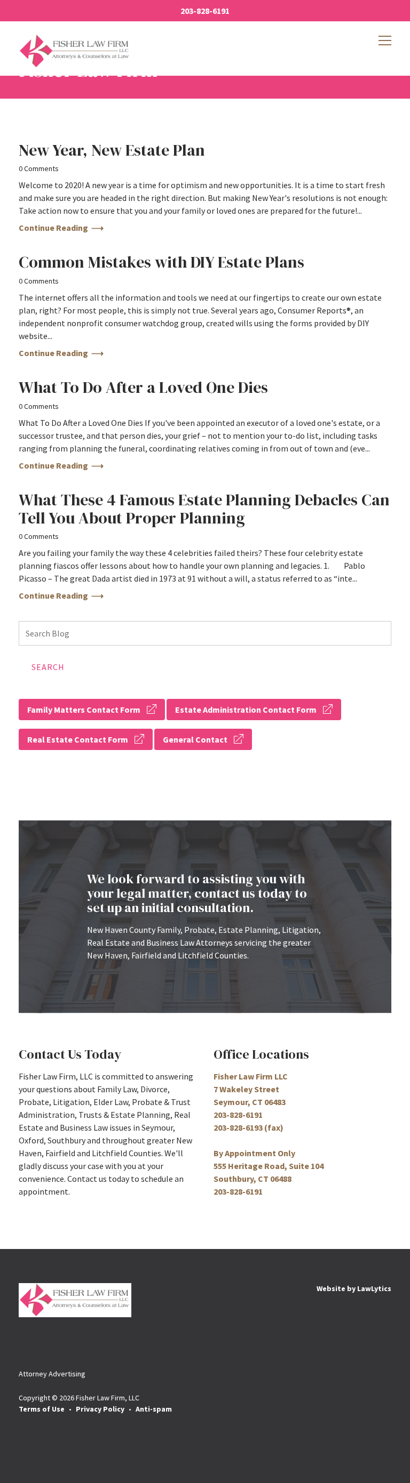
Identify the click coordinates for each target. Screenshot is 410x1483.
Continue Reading (53, 227)
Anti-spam (154, 1409)
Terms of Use (42, 1409)
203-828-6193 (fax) (248, 1127)
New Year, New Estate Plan (112, 150)
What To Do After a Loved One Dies (143, 387)
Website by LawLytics (354, 1288)
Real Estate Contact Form (77, 739)
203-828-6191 (205, 10)
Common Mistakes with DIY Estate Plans (161, 262)
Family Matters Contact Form (83, 709)
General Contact (195, 739)
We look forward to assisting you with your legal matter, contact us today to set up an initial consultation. (197, 893)
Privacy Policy (100, 1409)
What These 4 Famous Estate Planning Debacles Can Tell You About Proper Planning (204, 509)
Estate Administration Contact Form (246, 709)
